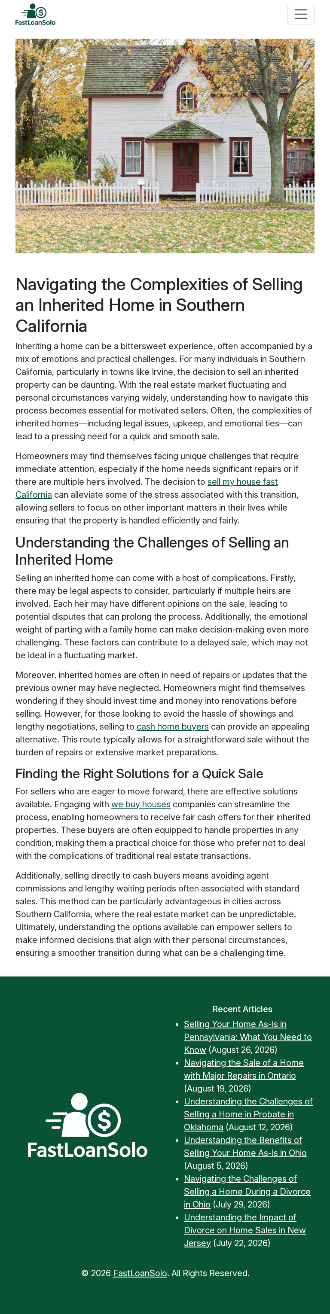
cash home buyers (173, 726)
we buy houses (141, 804)
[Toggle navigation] (301, 14)
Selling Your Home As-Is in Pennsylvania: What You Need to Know (248, 1037)
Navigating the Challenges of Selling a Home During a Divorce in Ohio (247, 1192)
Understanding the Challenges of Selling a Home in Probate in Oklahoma (248, 1114)
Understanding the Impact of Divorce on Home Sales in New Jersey (245, 1230)
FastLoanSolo (140, 1273)
